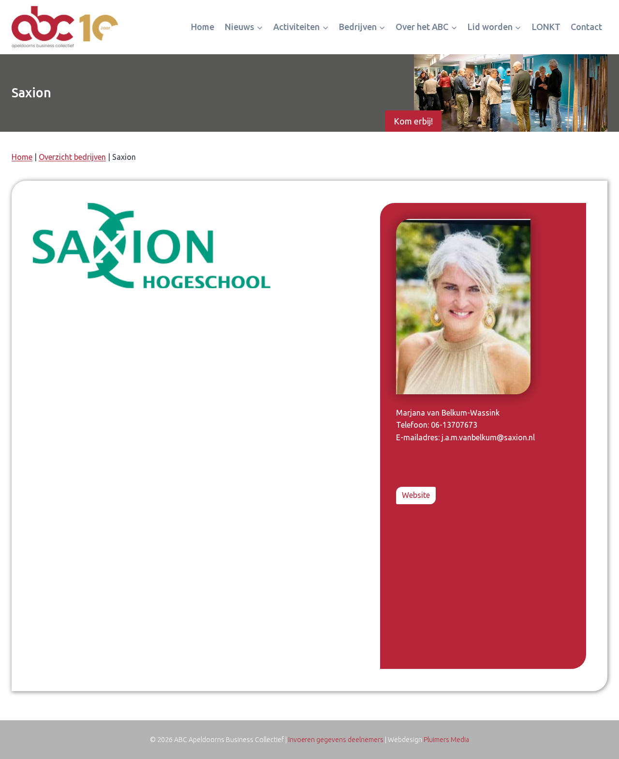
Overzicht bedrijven (72, 157)
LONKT (546, 26)
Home (202, 26)
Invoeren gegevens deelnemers (336, 740)
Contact (586, 26)
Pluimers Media (446, 740)
